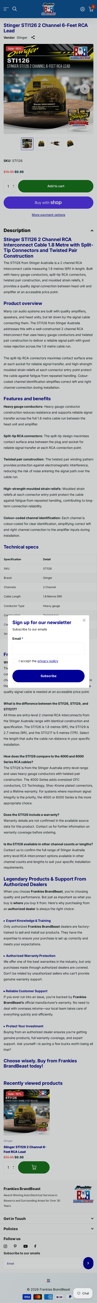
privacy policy (47, 661)
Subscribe (48, 676)
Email (17, 638)
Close (84, 620)
